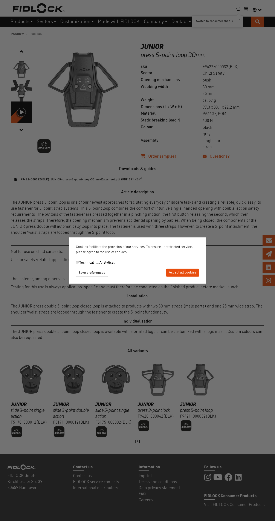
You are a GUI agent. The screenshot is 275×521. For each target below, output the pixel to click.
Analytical (107, 262)
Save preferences (92, 272)
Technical (86, 262)
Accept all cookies (182, 272)
